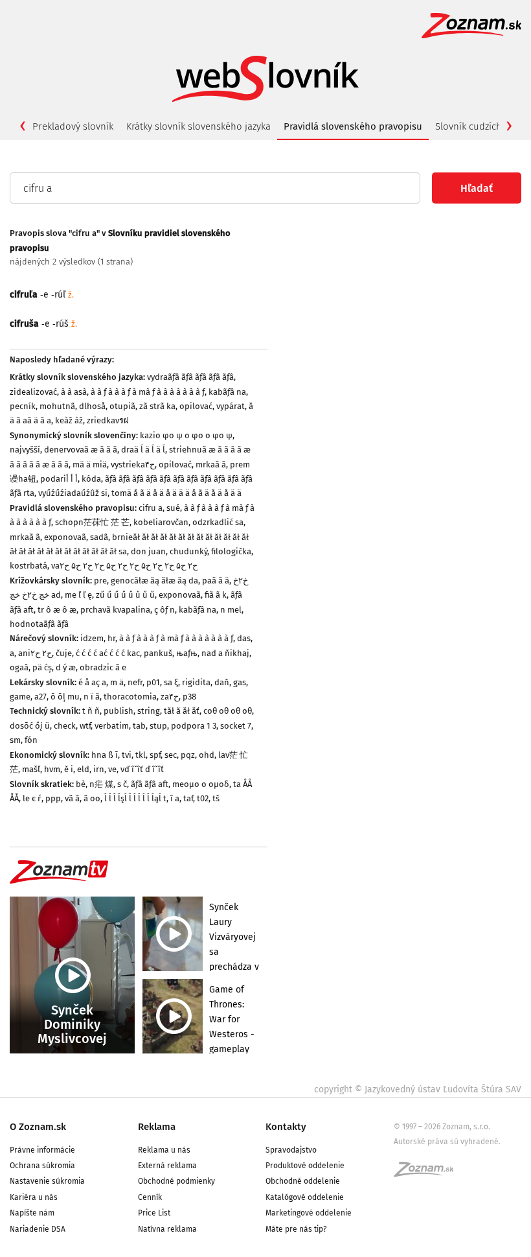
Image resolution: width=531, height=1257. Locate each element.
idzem (92, 638)
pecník (23, 406)
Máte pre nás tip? (296, 1229)
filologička (231, 551)
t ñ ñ (91, 711)
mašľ (31, 769)
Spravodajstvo (291, 1150)
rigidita (196, 682)
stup (158, 726)
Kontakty (286, 1127)
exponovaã (65, 537)
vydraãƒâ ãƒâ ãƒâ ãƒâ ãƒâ (190, 377)
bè (80, 784)
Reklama (156, 1127)
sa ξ (171, 682)
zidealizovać (33, 392)
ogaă (19, 667)
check (65, 726)
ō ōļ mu (65, 696)
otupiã (122, 406)
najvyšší (25, 449)
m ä (117, 682)
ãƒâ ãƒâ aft (149, 784)
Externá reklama (167, 1165)
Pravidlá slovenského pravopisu (353, 126)
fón (31, 740)
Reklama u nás (164, 1150)
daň (221, 682)
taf (188, 798)
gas (239, 682)
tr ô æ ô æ (57, 610)
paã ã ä (215, 580)
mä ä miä (90, 464)
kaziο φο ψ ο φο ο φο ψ (186, 435)
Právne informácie (42, 1150)
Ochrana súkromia (42, 1165)
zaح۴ (170, 696)
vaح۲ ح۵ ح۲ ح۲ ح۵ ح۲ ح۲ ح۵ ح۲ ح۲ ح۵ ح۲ (124, 565)
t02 (203, 798)
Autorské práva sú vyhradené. (447, 1141)
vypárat (230, 406)
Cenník (150, 1197)
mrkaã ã (211, 464)
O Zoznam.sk (38, 1127)
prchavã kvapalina (115, 610)
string (148, 711)
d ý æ (66, 667)
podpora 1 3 (193, 726)
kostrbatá (28, 565)
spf (155, 755)
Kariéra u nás (34, 1197)
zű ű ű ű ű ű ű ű (125, 595)
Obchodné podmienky (176, 1181)
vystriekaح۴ (133, 464)
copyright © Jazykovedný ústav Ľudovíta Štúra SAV (417, 1089)
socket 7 (235, 726)
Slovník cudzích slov (478, 126)
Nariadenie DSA (37, 1229)
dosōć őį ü (30, 726)
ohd (206, 755)
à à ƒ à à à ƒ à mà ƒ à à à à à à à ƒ (148, 392)
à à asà (74, 392)
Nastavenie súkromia (47, 1181)
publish (118, 711)
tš (216, 798)
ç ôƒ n (164, 610)
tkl (140, 755)
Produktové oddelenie (305, 1165)
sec (170, 755)
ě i (68, 769)
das (244, 638)
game (20, 696)
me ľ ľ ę (78, 595)
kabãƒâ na (227, 392)
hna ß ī (104, 755)
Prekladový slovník (72, 126)
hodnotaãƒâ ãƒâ (39, 624)
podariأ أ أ (59, 479)
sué (173, 508)
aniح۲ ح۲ (35, 653)
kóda (91, 479)
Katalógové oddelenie (305, 1197)
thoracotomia (130, 696)
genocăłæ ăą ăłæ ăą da (154, 580)
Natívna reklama (167, 1229)
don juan (148, 551)
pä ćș (42, 667)
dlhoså (92, 406)
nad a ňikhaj (225, 653)
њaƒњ (187, 653)
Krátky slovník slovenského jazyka (198, 126)
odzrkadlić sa (217, 522)
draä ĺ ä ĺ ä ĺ (143, 449)
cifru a (151, 508)
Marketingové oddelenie (309, 1212)
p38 (189, 696)
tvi (126, 755)
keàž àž (69, 420)
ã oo (92, 798)
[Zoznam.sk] (428, 1173)
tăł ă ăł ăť (181, 711)
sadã (99, 537)
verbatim (112, 726)
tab (139, 726)
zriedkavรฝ (108, 420)
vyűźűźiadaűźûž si (72, 493)
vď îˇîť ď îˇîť (142, 769)
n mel (231, 610)
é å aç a (92, 682)
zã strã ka (157, 406)
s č (122, 784)
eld (83, 769)
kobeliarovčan (160, 522)
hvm (52, 769)
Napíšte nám (32, 1212)
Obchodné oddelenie (303, 1181)
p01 (153, 682)
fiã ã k (216, 595)
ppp (53, 798)
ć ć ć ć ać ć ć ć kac (108, 653)
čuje (64, 653)
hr (111, 638)
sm (15, 740)
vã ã (72, 798)
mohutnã (57, 406)
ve (112, 769)
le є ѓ (32, 798)
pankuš (158, 653)
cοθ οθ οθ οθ (227, 711)
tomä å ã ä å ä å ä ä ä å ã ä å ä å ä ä (176, 493)
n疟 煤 (101, 784)
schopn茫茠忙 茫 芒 (92, 522)
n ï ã (92, 696)
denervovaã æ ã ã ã (80, 449)
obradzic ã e (103, 667)
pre (100, 580)
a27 (40, 696)
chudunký (188, 551)
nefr (135, 682)
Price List (154, 1212)
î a (174, 798)
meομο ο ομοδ (200, 784)
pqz (188, 755)
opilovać (195, 406)
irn (98, 769)
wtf (85, 726)
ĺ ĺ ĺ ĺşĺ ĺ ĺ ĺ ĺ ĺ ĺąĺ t (135, 798)
